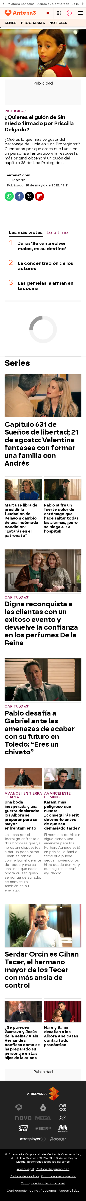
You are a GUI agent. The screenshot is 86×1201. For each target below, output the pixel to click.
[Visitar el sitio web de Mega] (43, 1118)
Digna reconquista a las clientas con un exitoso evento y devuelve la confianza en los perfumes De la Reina (41, 623)
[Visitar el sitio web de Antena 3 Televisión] (23, 1107)
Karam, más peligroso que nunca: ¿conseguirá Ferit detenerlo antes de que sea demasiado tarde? (62, 815)
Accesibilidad (69, 1190)
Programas (33, 23)
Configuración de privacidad (43, 1183)
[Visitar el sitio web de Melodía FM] (63, 1128)
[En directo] (47, 13)
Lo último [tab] (57, 232)
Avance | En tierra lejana (23, 795)
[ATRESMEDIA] (43, 1093)
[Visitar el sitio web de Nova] (23, 1118)
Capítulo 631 (17, 597)
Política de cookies (24, 1176)
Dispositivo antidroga (53, 3)
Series (11, 23)
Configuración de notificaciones (32, 1190)
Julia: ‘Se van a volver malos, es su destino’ (42, 246)
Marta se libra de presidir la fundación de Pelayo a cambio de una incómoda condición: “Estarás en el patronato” (21, 520)
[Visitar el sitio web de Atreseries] (63, 1118)
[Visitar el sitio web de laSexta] (43, 1107)
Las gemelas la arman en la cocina (45, 286)
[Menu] (80, 13)
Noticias (58, 23)
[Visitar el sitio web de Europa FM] (43, 1128)
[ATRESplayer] (69, 13)
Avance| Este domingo (57, 795)
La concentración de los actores (45, 266)
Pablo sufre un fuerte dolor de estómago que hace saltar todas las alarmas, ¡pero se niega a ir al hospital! (61, 518)
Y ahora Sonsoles (21, 3)
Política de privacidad (52, 1169)
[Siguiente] (82, 4)
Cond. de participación (58, 1176)
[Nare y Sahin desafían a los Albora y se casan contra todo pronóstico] (63, 1012)
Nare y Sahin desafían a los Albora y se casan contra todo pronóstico (61, 1036)
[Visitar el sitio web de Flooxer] (58, 1139)
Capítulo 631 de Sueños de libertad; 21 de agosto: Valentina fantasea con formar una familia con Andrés (41, 444)
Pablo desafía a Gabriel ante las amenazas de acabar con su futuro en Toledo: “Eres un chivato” (40, 732)
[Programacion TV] (58, 13)
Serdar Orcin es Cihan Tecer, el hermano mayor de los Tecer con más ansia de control (42, 969)
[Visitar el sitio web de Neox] (63, 1107)
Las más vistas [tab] (26, 232)
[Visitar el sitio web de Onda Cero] (23, 1128)
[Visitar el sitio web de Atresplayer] (33, 1139)
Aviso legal (25, 1169)
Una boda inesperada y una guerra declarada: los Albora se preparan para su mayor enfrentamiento (22, 815)
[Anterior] (3, 4)
